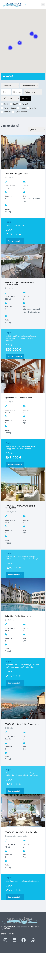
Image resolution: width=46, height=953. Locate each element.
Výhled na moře (21, 112)
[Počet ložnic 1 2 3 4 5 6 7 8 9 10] (33, 92)
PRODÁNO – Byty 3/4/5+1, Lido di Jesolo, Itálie (20, 506)
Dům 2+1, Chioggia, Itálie (16, 173)
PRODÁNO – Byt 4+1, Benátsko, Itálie (22, 724)
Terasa (23, 108)
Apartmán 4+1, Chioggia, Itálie (18, 397)
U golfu (33, 108)
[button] (43, 4)
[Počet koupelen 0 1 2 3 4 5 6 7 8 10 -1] (10, 98)
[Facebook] (23, 940)
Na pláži (25, 104)
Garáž (15, 104)
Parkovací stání (10, 108)
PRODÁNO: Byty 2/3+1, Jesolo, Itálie (21, 832)
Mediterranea (21, 927)
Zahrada (7, 112)
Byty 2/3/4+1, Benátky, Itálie (18, 616)
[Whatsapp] (32, 940)
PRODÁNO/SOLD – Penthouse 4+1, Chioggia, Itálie (20, 283)
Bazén (6, 104)
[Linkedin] (14, 940)
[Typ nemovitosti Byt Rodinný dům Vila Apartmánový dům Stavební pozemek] (29, 85)
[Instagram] (5, 940)
